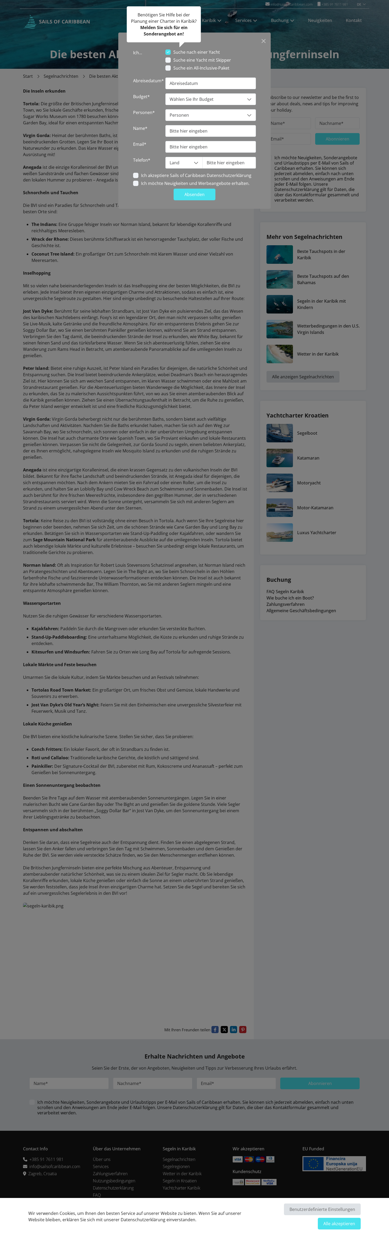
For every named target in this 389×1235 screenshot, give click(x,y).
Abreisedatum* (148, 81)
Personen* (144, 112)
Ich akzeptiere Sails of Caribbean (196, 175)
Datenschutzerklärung (229, 175)
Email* (139, 144)
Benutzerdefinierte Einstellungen (322, 1209)
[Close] (263, 40)
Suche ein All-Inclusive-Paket (201, 68)
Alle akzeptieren (339, 1224)
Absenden (194, 194)
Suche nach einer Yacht (196, 52)
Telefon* (141, 160)
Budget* (141, 96)
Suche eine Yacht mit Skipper (202, 60)
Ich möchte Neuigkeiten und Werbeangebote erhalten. (195, 183)
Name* (140, 128)
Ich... (137, 53)
